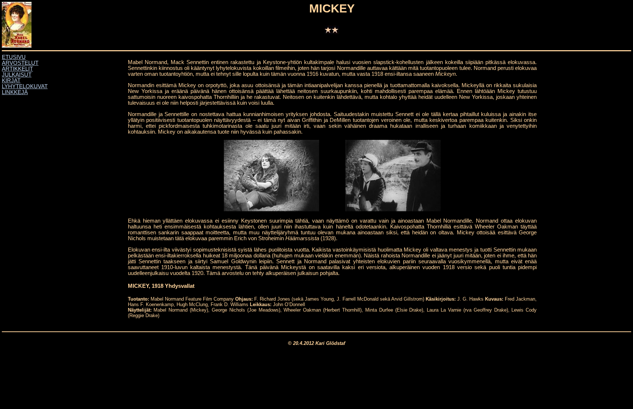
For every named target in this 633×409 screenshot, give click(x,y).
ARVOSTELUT (20, 63)
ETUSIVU (14, 57)
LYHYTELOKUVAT (25, 86)
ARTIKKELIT (17, 69)
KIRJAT (11, 80)
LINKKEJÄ (15, 92)
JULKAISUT (17, 75)
